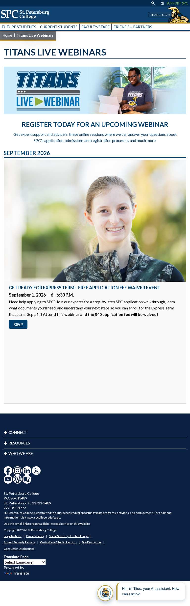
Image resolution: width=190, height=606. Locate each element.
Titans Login (160, 15)
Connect (17, 432)
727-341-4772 (15, 508)
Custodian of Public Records (58, 542)
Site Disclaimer (91, 542)
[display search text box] (153, 3)
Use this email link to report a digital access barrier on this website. (47, 523)
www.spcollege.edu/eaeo (43, 517)
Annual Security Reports (19, 542)
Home (7, 35)
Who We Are (20, 453)
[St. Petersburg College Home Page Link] (27, 14)
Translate (21, 573)
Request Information (47, 418)
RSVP (18, 324)
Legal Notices (13, 536)
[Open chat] (105, 593)
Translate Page (16, 556)
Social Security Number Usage (69, 536)
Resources (19, 443)
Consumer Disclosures (19, 549)
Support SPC (177, 3)
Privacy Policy (35, 536)
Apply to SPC (142, 418)
